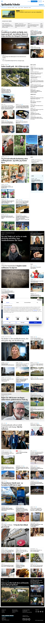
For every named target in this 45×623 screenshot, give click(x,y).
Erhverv (19, 7)
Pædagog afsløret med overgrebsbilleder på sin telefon (32, 26)
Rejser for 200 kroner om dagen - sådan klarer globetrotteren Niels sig (14, 398)
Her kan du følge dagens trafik (21, 453)
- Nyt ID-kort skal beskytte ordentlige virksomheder (36, 161)
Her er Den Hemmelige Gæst (36, 566)
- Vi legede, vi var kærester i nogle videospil (36, 509)
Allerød (2, 199)
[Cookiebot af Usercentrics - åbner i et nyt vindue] (38, 300)
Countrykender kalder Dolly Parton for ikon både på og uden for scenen (36, 118)
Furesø (3, 23)
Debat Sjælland (37, 159)
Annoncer (3, 612)
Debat (22, 7)
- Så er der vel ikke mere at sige (36, 69)
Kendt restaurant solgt (35, 47)
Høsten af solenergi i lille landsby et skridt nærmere (36, 596)
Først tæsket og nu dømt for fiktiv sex (22, 122)
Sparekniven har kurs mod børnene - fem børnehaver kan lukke (7, 217)
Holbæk (31, 75)
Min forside (9, 7)
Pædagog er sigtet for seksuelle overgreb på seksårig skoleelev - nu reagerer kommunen (6, 91)
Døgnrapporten (19, 23)
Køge (2, 423)
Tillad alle (35, 322)
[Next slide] (43, 145)
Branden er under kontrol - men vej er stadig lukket (29, 12)
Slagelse (2, 184)
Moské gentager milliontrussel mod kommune (7, 364)
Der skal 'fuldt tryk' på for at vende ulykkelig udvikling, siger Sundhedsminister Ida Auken (14, 238)
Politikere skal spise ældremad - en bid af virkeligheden (20, 566)
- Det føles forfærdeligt (36, 339)
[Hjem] (2, 1)
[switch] (17, 319)
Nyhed (5, 30)
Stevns (17, 199)
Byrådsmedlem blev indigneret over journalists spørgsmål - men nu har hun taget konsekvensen (22, 510)
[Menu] (43, 1)
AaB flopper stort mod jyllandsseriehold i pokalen (35, 114)
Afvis (9, 322)
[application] (8, 14)
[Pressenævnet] (26, 619)
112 (31, 23)
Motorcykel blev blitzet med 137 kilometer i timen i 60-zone (36, 73)
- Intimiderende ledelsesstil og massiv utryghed (36, 91)
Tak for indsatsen (11, 427)
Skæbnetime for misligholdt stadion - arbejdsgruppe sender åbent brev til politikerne (22, 380)
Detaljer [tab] (17, 302)
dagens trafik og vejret (37, 84)
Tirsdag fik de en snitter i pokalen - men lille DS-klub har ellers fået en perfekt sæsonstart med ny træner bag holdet (22, 218)
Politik (6, 362)
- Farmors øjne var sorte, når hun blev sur (7, 187)
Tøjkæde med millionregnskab (36, 379)
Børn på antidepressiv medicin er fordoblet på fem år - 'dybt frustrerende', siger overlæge (37, 248)
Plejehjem (35, 362)
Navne (35, 30)
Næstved (17, 104)
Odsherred (32, 30)
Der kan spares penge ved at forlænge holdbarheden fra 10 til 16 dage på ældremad (22, 106)
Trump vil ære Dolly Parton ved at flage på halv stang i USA (37, 98)
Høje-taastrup (3, 289)
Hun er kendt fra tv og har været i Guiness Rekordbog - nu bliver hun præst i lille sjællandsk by (36, 33)
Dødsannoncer (26, 7)
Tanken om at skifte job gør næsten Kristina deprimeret (7, 122)
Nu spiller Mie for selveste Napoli (36, 396)
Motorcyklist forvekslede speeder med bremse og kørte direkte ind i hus (19, 26)
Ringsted (31, 46)
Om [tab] (37, 302)
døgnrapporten (36, 71)
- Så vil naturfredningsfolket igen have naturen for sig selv (7, 453)
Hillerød (2, 120)
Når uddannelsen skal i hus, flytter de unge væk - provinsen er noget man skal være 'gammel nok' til (36, 582)
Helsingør (31, 71)
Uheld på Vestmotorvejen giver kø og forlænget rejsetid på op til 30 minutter (37, 86)
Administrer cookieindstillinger (27, 612)
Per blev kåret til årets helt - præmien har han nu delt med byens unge (36, 483)
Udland (31, 96)
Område (13, 7)
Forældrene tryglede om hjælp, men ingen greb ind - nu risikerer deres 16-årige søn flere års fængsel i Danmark (14, 34)
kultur (34, 75)
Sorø (2, 104)
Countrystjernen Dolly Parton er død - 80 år (36, 106)
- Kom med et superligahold (35, 102)
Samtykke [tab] (7, 302)
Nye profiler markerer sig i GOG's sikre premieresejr (36, 110)
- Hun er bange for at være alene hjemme (22, 202)
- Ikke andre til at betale (36, 365)
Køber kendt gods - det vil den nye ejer (15, 66)
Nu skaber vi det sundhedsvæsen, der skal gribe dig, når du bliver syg (14, 339)
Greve (15, 23)
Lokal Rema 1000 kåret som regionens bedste (35, 77)
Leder (36, 178)
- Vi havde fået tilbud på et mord (14, 526)
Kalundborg (18, 377)
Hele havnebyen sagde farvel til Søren (37, 410)
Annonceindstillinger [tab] (27, 302)
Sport (30, 7)
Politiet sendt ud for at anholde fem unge (7, 292)
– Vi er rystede (22, 365)
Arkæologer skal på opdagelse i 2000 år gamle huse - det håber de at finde (7, 202)
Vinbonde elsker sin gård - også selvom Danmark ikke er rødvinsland (7, 509)
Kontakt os (13, 612)
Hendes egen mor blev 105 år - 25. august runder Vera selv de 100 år (22, 468)
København (32, 293)
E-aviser (29, 1)
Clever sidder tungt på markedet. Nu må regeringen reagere (36, 180)
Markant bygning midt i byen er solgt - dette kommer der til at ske (7, 468)
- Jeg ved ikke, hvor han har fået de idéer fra (7, 551)
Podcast (6, 234)
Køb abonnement (34, 1)
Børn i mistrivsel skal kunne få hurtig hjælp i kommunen (37, 234)
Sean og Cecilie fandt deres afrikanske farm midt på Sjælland (15, 584)
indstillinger (35, 310)
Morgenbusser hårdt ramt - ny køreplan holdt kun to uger (12, 484)
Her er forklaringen (36, 551)
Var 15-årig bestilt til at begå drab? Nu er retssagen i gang (7, 26)
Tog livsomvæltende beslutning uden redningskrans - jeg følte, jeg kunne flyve (14, 160)
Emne (16, 7)
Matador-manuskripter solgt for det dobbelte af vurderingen (36, 525)
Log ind (40, 1)
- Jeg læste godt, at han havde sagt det (36, 453)
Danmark (31, 108)
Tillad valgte (22, 322)
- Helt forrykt (36, 425)
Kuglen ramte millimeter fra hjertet (13, 267)
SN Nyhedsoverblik (4, 7)
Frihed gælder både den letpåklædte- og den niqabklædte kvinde (7, 107)
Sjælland (28, 23)
